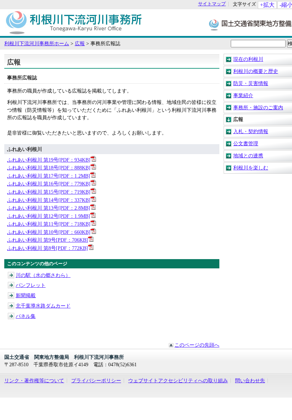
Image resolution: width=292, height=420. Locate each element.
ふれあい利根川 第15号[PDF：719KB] (48, 192)
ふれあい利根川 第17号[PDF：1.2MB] (48, 176)
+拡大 (267, 5)
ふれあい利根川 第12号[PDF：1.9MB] (48, 216)
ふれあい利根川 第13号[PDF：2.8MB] (48, 208)
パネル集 (26, 316)
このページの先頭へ (196, 345)
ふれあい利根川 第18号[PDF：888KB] (48, 167)
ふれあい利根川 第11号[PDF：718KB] (48, 224)
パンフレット (31, 285)
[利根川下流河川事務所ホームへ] (73, 32)
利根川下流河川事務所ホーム (36, 43)
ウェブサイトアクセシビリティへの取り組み (178, 380)
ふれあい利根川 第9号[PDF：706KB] (47, 240)
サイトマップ (212, 4)
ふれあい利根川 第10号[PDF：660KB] (48, 232)
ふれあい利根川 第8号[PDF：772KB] (47, 248)
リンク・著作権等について (34, 380)
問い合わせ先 (250, 380)
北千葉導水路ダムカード (43, 306)
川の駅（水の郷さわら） (43, 275)
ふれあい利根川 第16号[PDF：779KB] (48, 184)
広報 (80, 43)
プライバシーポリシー (96, 380)
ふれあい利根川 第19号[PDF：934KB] (48, 160)
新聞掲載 (26, 295)
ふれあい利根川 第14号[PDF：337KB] (48, 200)
